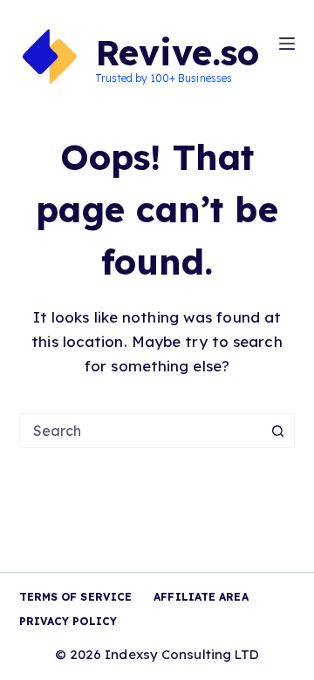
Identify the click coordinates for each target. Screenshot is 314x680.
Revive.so (177, 52)
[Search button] (277, 430)
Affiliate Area (201, 596)
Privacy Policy (68, 621)
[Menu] (287, 43)
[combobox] (141, 430)
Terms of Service (76, 596)
